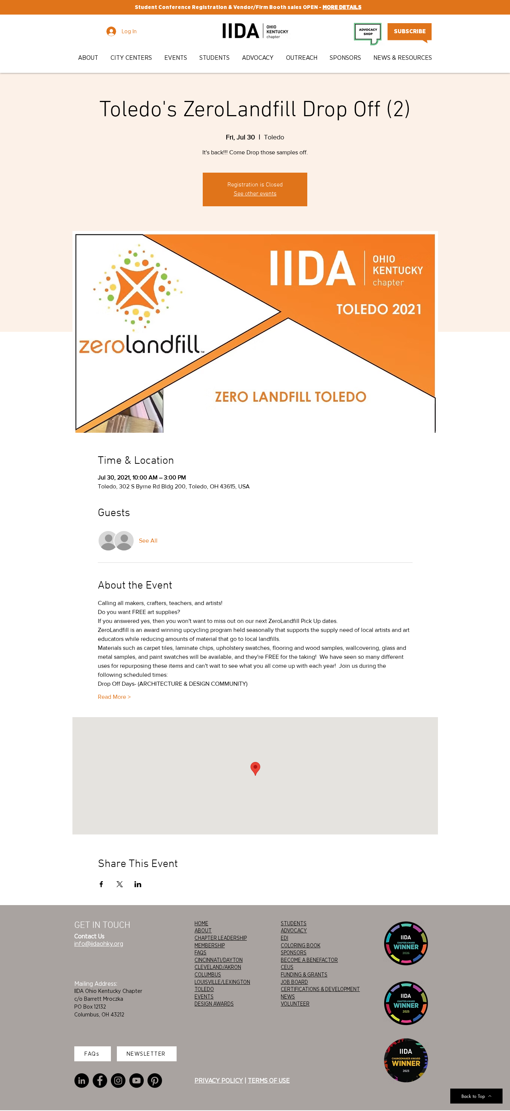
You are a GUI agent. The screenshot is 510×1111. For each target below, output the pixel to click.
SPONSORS (294, 953)
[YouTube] (136, 1080)
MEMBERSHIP (210, 945)
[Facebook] (100, 1080)
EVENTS (204, 997)
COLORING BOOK (300, 945)
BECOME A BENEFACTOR (309, 960)
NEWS (288, 997)
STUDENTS (294, 923)
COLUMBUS (208, 975)
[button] (88, 57)
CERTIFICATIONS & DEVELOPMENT (320, 989)
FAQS (200, 953)
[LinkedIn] (81, 1080)
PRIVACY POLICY (219, 1080)
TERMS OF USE (269, 1080)
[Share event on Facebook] (101, 884)
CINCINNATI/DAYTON (219, 960)
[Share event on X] (119, 884)
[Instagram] (118, 1080)
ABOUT (203, 930)
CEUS (287, 967)
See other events (255, 194)
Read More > (114, 697)
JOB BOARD (294, 982)
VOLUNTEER (295, 1004)
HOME (201, 923)
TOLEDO (204, 989)
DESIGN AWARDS (214, 1004)
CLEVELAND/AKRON (218, 967)
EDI (284, 938)
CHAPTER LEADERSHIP (221, 938)
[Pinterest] (154, 1080)
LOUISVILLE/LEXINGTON (222, 982)
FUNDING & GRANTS (304, 975)
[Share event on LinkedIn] (138, 884)
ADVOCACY (294, 930)
